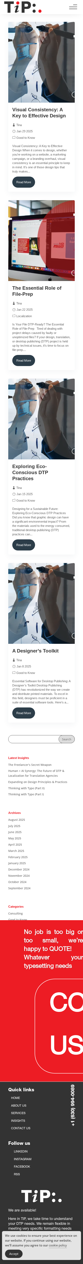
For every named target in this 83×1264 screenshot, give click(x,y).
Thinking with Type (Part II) (26, 788)
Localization (24, 316)
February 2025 (18, 857)
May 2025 (14, 838)
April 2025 (15, 844)
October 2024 (17, 882)
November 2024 (19, 876)
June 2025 (15, 832)
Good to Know (25, 137)
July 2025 (14, 826)
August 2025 (16, 820)
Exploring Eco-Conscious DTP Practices (30, 472)
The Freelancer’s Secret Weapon (30, 765)
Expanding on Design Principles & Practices (37, 782)
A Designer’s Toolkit (36, 651)
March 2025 (16, 851)
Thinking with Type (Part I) (26, 794)
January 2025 (17, 863)
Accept (13, 1254)
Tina (19, 125)
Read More (23, 182)
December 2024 (18, 869)
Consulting (15, 913)
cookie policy (58, 1245)
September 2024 (19, 888)
